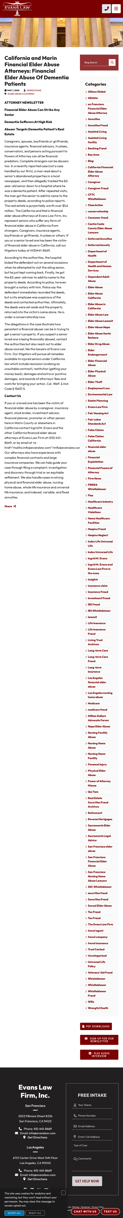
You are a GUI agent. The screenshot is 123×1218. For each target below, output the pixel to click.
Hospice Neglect (98, 535)
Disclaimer (85, 1207)
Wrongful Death (98, 1008)
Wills (91, 1001)
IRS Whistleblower (99, 610)
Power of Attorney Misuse (99, 783)
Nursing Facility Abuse (98, 735)
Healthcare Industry (100, 501)
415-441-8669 (43, 1129)
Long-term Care (98, 650)
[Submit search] (112, 62)
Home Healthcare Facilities (99, 520)
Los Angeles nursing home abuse (100, 695)
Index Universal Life (100, 552)
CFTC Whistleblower (97, 197)
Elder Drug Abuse (99, 344)
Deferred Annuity (99, 245)
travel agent (95, 930)
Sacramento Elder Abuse (99, 828)
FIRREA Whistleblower (97, 487)
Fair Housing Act (98, 413)
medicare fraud (97, 709)
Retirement (95, 813)
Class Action (95, 205)
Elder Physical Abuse (97, 373)
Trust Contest (96, 949)
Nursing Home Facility (96, 756)
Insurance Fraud (98, 592)
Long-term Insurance (95, 669)
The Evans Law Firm (100, 924)
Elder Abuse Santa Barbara (99, 336)
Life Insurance (97, 623)
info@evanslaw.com (42, 1133)
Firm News (94, 478)
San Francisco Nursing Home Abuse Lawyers (97, 876)
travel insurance (98, 943)
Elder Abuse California (21, 93)
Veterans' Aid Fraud (100, 972)
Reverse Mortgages (100, 819)
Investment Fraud (99, 598)
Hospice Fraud (97, 529)
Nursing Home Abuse (96, 745)
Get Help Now (87, 1181)
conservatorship (98, 211)
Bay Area (93, 154)
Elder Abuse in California (97, 306)
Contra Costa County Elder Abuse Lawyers (100, 228)
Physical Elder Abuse (97, 773)
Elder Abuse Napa (99, 327)
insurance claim (98, 585)
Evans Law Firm (98, 407)
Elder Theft (95, 382)
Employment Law (99, 388)
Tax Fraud (94, 912)
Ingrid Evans (34, 90)
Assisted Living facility (97, 140)
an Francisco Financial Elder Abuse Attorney (97, 108)
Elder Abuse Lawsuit (100, 321)
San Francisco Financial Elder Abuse (97, 861)
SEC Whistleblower (100, 887)
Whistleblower (97, 985)
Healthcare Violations (95, 510)
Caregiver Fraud (98, 188)
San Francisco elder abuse (100, 849)
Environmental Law (100, 394)
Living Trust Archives (95, 642)
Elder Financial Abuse (97, 363)
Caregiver (94, 182)
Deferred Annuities (100, 238)
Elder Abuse (95, 287)
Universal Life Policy (96, 964)
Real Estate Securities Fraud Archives (98, 802)
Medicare (94, 703)
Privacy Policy (98, 1207)
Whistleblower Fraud (97, 993)
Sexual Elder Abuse (100, 905)
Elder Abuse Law (98, 314)
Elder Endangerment (97, 352)
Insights (93, 579)
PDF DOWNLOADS (98, 1026)
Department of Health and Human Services (99, 266)
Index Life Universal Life (100, 544)
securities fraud (97, 893)
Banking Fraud (97, 148)
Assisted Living (97, 131)
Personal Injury (97, 764)
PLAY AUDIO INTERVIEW (101, 1055)
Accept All (14, 1213)
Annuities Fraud (98, 125)
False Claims (96, 430)
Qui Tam (93, 791)
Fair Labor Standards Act (97, 422)
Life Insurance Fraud (97, 631)
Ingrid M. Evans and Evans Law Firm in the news (100, 569)
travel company (98, 937)
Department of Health (97, 253)
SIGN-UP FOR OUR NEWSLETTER (101, 1040)
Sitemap (75, 1207)
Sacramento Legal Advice (99, 838)
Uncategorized (97, 955)
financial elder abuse (97, 449)
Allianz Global (97, 91)
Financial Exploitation (95, 459)
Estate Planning (98, 400)
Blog (91, 161)
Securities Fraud (98, 899)
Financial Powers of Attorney (100, 470)
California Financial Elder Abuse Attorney (100, 171)
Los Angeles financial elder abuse (97, 682)
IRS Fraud (94, 604)
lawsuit (92, 617)
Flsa (90, 495)
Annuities (94, 119)
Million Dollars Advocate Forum (98, 718)
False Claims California (96, 438)
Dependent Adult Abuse (98, 279)
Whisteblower (96, 978)
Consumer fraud (98, 217)
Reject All (35, 1213)
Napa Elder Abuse (99, 726)
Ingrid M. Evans (97, 558)
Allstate (93, 98)
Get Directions (37, 1137)
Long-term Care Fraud (98, 659)
